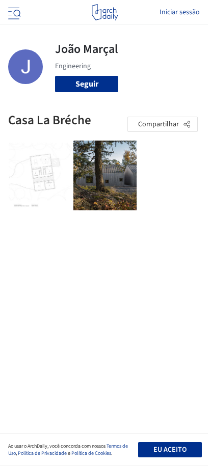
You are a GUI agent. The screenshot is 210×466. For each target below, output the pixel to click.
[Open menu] (13, 12)
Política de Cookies (91, 453)
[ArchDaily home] (105, 12)
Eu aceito (170, 450)
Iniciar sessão (180, 12)
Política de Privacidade (42, 453)
